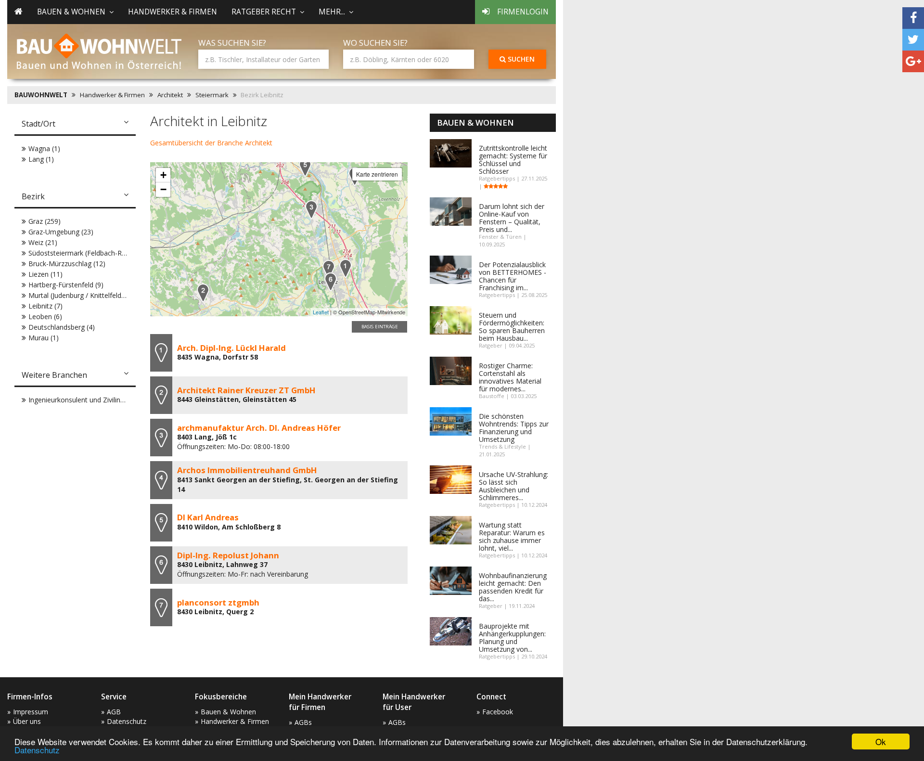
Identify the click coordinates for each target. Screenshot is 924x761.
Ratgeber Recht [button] (263, 12)
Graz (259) (44, 221)
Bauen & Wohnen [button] (71, 12)
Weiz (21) (42, 242)
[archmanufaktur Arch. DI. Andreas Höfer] (311, 209)
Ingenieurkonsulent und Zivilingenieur (85, 399)
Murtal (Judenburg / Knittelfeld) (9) (81, 295)
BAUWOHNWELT (40, 94)
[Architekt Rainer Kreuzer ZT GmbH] (203, 293)
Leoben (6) (45, 316)
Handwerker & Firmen (172, 12)
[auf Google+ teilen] (913, 61)
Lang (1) (41, 159)
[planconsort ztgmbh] (328, 269)
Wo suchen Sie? (375, 42)
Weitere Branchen (54, 375)
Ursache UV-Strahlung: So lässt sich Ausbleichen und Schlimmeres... (513, 486)
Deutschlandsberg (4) (61, 327)
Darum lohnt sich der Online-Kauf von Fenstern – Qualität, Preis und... (511, 218)
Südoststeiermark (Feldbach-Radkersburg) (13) (100, 253)
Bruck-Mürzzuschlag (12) (66, 263)
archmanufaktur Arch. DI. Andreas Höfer (259, 427)
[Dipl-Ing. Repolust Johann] (330, 281)
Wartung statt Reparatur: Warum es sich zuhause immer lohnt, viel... (512, 536)
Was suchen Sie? (232, 42)
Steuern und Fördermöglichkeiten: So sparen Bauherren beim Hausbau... (512, 326)
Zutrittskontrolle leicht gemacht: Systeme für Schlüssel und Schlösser (513, 159)
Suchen (520, 59)
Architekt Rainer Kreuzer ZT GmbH (246, 390)
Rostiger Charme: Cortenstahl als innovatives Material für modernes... (510, 377)
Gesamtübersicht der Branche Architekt (211, 142)
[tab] (75, 125)
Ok (880, 741)
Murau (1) (43, 337)
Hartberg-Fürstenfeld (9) (65, 284)
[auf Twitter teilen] (913, 40)
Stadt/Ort (38, 123)
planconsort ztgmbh (218, 602)
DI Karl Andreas (208, 517)
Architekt (170, 94)
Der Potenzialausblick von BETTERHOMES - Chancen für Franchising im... (512, 276)
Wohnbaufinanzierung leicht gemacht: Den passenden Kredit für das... (513, 587)
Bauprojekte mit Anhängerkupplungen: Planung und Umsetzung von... (512, 637)
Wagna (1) (44, 148)
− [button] (163, 189)
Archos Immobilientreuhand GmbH (247, 470)
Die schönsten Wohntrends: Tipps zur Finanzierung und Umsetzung (514, 428)
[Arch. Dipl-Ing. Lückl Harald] (345, 268)
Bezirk (33, 196)
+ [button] (163, 175)
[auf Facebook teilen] (913, 18)
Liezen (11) (45, 274)
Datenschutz (37, 750)
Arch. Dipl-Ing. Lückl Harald (231, 347)
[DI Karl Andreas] (305, 167)
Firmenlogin (523, 12)
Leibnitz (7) (45, 305)
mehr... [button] (332, 12)
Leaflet (321, 312)
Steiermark (212, 94)
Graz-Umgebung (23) (60, 231)
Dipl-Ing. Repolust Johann (228, 555)
